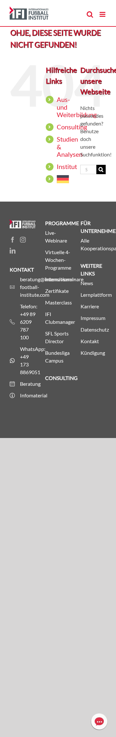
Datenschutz (93, 329)
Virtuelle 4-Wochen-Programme (58, 260)
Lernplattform (93, 295)
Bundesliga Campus (57, 357)
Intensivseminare (58, 279)
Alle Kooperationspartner (93, 244)
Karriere (90, 306)
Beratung (27, 384)
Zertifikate (57, 291)
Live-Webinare (56, 237)
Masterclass (58, 302)
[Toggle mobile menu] (103, 14)
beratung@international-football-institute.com (27, 287)
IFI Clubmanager (58, 318)
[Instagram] (23, 240)
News (87, 283)
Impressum (93, 318)
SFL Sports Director (57, 337)
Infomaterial (27, 395)
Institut (67, 166)
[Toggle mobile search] (90, 14)
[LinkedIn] (12, 251)
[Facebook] (12, 240)
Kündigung (93, 353)
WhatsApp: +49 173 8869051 (27, 360)
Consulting (72, 127)
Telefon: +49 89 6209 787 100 (27, 321)
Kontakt (90, 341)
